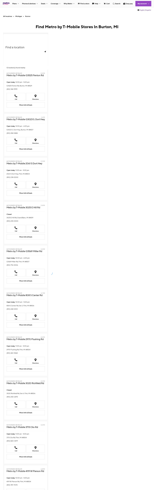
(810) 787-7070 (12, 485)
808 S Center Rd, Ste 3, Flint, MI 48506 (20, 306)
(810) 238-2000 (12, 177)
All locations (7, 16)
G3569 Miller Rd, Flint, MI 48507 (18, 262)
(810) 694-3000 (12, 221)
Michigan (18, 16)
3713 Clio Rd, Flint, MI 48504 (17, 437)
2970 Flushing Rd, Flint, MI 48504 (18, 350)
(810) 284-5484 (12, 133)
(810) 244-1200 (12, 309)
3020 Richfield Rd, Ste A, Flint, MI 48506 (21, 393)
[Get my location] (45, 52)
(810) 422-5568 (12, 353)
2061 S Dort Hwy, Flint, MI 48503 (18, 174)
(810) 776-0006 (12, 265)
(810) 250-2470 (12, 397)
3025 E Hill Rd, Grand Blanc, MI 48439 (20, 218)
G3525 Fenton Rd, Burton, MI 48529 (19, 86)
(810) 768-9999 (12, 89)
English (142, 10)
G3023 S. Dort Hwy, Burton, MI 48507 (20, 130)
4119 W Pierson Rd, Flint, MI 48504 (19, 481)
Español (148, 10)
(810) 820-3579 (12, 441)
